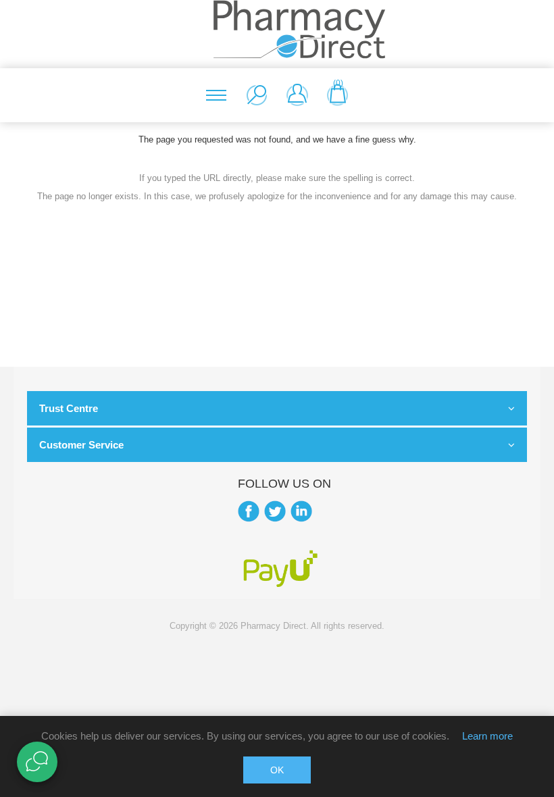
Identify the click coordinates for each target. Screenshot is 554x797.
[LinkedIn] (301, 511)
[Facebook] (248, 511)
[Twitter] (275, 511)
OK (277, 770)
